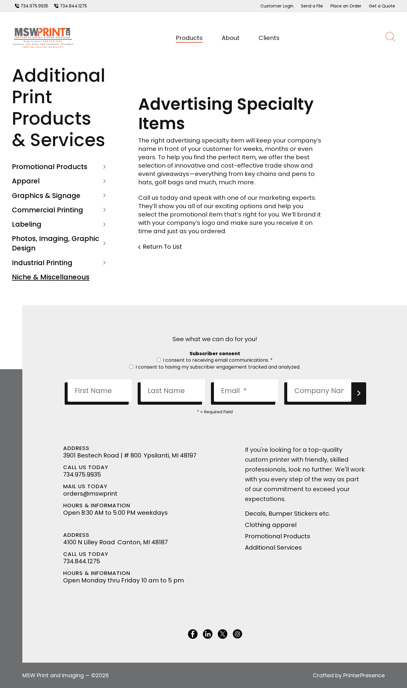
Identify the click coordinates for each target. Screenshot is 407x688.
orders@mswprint (90, 493)
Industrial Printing (42, 263)
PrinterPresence (364, 675)
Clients (269, 38)
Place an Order (345, 6)
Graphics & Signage (46, 195)
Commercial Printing (47, 210)
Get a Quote (382, 6)
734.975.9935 (34, 6)
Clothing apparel (270, 525)
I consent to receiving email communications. (217, 360)
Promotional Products (49, 166)
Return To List (162, 246)
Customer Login (276, 6)
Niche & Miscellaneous (50, 277)
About (231, 38)
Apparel (26, 181)
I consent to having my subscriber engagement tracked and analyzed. (217, 367)
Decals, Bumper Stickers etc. (287, 513)
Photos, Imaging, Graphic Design (55, 243)
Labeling (26, 224)
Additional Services (273, 547)
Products (189, 38)
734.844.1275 (73, 6)
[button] (390, 38)
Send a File (312, 6)
